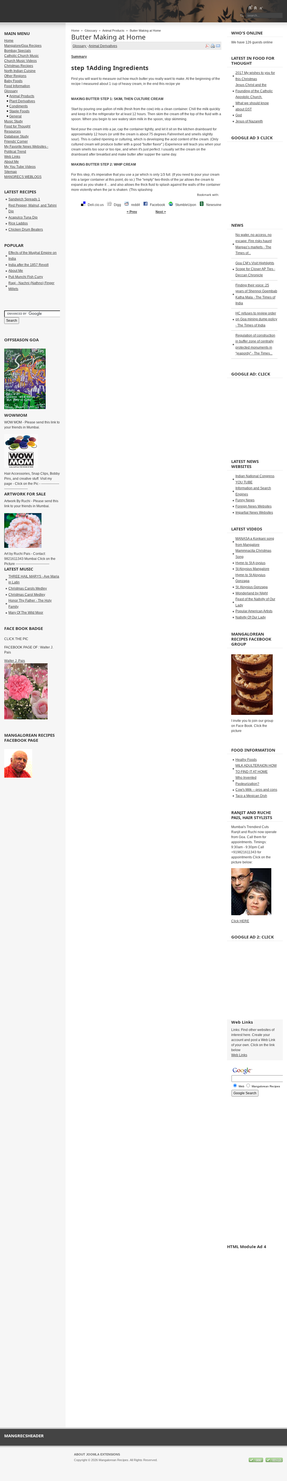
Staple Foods (19, 111)
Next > (161, 212)
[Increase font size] (250, 7)
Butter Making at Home (108, 36)
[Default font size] (255, 7)
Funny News (244, 500)
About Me (11, 162)
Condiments (18, 106)
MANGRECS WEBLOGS (22, 177)
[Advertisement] (146, 234)
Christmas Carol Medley (26, 595)
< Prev (132, 212)
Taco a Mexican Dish (251, 796)
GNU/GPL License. (148, 1465)
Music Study (13, 121)
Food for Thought (17, 126)
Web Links (12, 157)
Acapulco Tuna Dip (23, 217)
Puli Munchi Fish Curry (25, 277)
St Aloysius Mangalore (252, 569)
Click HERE (240, 921)
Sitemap (10, 172)
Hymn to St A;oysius (250, 563)
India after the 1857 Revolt (28, 265)
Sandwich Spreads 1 (24, 199)
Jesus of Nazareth (249, 121)
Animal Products (113, 30)
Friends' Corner (16, 141)
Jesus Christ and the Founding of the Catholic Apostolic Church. (254, 91)
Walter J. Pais (14, 661)
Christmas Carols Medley (27, 588)
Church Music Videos (20, 61)
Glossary (91, 30)
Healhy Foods (246, 760)
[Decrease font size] (261, 7)
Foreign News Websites (253, 506)
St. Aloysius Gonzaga (251, 587)
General (15, 116)
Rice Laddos (18, 223)
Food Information (17, 86)
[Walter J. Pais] (26, 718)
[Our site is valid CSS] (256, 1461)
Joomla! (79, 1465)
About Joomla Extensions (97, 1454)
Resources (12, 131)
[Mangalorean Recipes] (35, 11)
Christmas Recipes (18, 66)
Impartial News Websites (254, 512)
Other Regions (15, 76)
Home (75, 30)
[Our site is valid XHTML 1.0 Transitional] (274, 1461)
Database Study (16, 136)
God (238, 115)
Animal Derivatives (103, 46)
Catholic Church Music (21, 56)
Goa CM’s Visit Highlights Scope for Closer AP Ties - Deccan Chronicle (255, 269)
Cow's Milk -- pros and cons (256, 790)
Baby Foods (13, 81)
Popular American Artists (253, 611)
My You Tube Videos (20, 167)
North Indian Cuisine (20, 71)
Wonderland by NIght (251, 593)
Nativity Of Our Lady (250, 617)
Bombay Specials (17, 51)
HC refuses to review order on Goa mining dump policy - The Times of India (256, 319)
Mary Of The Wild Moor (25, 613)
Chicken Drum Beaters (25, 229)
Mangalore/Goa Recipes (22, 46)
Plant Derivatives (22, 101)
